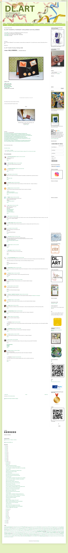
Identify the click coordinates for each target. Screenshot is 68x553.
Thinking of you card (21, 534)
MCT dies (27, 151)
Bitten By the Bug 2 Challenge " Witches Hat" (12, 481)
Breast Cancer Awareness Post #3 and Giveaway (13, 496)
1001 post (28, 526)
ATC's (10, 528)
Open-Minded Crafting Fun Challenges (12, 192)
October (7, 464)
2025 (6, 447)
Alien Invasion (16, 528)
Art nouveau (44, 528)
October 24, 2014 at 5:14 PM (17, 267)
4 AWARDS (61, 526)
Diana (52, 307)
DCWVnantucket (32, 532)
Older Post (46, 394)
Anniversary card (31, 528)
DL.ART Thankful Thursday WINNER (49, 532)
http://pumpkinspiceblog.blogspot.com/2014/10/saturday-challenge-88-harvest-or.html (17, 138)
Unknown (9, 273)
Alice (13, 528)
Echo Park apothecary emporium (31, 533)
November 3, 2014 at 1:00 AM (16, 328)
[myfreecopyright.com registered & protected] (57, 330)
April (6, 515)
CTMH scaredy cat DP (7, 83)
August (7, 510)
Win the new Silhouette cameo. (10, 480)
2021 (6, 452)
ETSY (53, 23)
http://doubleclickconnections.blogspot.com (11, 139)
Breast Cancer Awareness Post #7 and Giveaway (13, 482)
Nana (8, 205)
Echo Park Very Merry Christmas (22, 533)
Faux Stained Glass (8, 476)
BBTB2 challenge (6, 530)
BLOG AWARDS (35, 23)
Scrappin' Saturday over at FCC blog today (12, 502)
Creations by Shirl (10, 279)
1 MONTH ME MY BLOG (16, 526)
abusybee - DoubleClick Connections (13, 294)
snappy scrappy (10, 222)
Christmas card (40, 531)
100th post (31, 526)
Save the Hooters (8, 492)
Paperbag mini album (56, 533)
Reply (7, 160)
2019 (6, 454)
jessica (9, 350)
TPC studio (8, 534)
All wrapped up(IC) (21, 528)
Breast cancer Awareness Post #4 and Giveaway (13, 491)
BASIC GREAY (55, 529)
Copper (13, 532)
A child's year (54, 527)
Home (4, 23)
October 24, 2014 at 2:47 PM (16, 250)
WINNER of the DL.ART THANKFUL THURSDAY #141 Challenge (15, 495)
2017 (6, 457)
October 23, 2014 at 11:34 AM (14, 197)
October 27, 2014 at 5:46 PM (15, 299)
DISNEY (36, 532)
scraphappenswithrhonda (11, 168)
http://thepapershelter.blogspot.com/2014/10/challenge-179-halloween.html (15, 133)
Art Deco (40, 528)
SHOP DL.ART (47, 23)
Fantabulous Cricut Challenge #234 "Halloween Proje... (14, 470)
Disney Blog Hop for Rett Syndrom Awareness (12, 474)
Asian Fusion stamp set (50, 528)
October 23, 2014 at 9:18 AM (15, 182)
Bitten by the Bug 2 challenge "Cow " (11, 490)
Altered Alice (26, 528)
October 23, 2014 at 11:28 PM (13, 228)
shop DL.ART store (58, 23)
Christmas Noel (29, 531)
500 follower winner (34, 527)
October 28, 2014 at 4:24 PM (14, 305)
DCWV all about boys (26, 532)
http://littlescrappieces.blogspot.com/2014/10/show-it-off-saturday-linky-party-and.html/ (17, 140)
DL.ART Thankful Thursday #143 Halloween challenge (19, 151)
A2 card (58, 527)
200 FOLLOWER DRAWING (37, 526)
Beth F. (9, 316)
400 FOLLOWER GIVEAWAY (8, 527)
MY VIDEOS (42, 23)
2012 (6, 521)
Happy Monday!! (8, 469)
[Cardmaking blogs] (57, 404)
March (7, 516)
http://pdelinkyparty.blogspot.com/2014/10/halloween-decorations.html (15, 136)
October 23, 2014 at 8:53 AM (13, 174)
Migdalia (9, 197)
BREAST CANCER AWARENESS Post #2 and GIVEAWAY (14, 501)
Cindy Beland (10, 328)
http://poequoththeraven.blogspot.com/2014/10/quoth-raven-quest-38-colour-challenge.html (18, 135)
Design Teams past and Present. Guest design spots (22, 23)
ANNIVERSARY (62, 527)
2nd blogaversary (44, 526)
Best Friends (41, 530)
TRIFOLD (17, 534)
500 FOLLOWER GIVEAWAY (26, 527)
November (7, 463)
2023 (6, 449)
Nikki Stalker (10, 250)
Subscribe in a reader (54, 303)
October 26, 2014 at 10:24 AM (23, 294)
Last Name (53, 153)
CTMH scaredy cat (9, 151)
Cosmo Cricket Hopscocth (18, 532)
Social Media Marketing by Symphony (55, 381)
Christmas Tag (34, 531)
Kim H (9, 216)
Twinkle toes (39, 534)
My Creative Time (6, 132)
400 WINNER (14, 527)
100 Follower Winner (23, 526)
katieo (9, 244)
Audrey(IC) (55, 528)
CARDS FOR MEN (46, 530)
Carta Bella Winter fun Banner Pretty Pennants (15, 531)
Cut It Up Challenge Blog (11, 257)
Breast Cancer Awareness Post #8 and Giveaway (13, 475)
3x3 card (58, 526)
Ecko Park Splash (50, 533)
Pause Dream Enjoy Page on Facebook (12, 240)
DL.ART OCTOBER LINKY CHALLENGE (12, 507)
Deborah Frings (10, 267)
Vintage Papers (44, 534)
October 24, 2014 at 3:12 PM (20, 257)
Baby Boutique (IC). (21, 530)
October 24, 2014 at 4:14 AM (16, 236)
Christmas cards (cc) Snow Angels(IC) (51, 531)
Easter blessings (15, 533)
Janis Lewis (10, 236)
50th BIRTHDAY (39, 527)
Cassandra (9, 182)
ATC (5, 528)
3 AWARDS (48, 526)
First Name (53, 150)
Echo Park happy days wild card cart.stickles (41, 533)
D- (8, 228)
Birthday (52, 156)
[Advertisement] (26, 385)
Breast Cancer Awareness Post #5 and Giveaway (13, 487)
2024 (6, 448)
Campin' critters (57, 530)
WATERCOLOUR (58, 534)
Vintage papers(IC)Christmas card (51, 534)
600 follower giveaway (45, 527)
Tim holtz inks (27, 534)
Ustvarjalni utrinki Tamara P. (12, 156)
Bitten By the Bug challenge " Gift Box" (11, 471)
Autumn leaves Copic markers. (37, 529)
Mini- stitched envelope (8, 86)
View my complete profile (54, 138)
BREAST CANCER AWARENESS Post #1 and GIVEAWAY (14, 506)
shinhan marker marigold (32, 151)
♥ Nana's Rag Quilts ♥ (10, 210)
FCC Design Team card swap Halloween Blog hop (13, 466)
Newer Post (6, 394)
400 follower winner (19, 527)
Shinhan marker (7, 87)
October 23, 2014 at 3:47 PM (17, 222)
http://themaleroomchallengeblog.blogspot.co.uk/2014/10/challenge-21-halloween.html (17, 134)
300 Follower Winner (53, 526)
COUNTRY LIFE (52, 530)
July (6, 511)
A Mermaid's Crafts (9, 178)
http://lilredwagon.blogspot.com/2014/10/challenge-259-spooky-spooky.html (15, 137)
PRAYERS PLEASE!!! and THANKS (11, 497)
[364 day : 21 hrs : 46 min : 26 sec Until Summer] (57, 325)
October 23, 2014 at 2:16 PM (14, 216)
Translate (58, 73)
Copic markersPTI (9, 532)
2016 (6, 458)
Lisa (8, 174)
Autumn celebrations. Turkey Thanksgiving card (22, 529)
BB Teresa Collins (61, 529)
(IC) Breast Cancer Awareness (8, 526)
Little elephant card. (9, 503)
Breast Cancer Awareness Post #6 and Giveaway (13, 485)
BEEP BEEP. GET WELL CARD (14, 530)
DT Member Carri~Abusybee (36, 295)
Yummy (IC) (36, 535)
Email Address (54, 147)
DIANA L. (8, 150)
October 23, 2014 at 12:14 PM (14, 205)
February (7, 517)
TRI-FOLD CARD (13, 534)
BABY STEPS (51, 529)
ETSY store (26, 124)
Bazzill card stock (36, 530)
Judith (9, 305)
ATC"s (8, 528)
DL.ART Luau (40, 532)
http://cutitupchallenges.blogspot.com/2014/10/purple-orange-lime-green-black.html (17, 141)
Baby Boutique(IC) (27, 530)
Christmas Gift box (24, 531)
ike (8, 339)
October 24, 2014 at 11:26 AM (14, 244)
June (7, 512)
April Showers (36, 528)
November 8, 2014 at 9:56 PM (13, 339)
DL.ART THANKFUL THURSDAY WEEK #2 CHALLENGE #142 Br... (15, 486)
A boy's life (50, 527)
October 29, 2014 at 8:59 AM (14, 316)
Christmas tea (59, 531)
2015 (6, 459)
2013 (6, 520)
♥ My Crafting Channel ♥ (10, 209)
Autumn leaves (31, 529)
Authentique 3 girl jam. (12, 529)
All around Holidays (7, 85)
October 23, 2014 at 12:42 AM (20, 156)
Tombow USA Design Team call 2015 (11, 465)
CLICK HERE (6, 32)
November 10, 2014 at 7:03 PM (15, 350)
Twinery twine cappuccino (33, 534)
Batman (32, 530)
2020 (6, 453)
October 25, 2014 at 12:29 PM (15, 273)
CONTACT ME (9, 23)
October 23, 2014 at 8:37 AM (20, 168)
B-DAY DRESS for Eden (45, 529)
